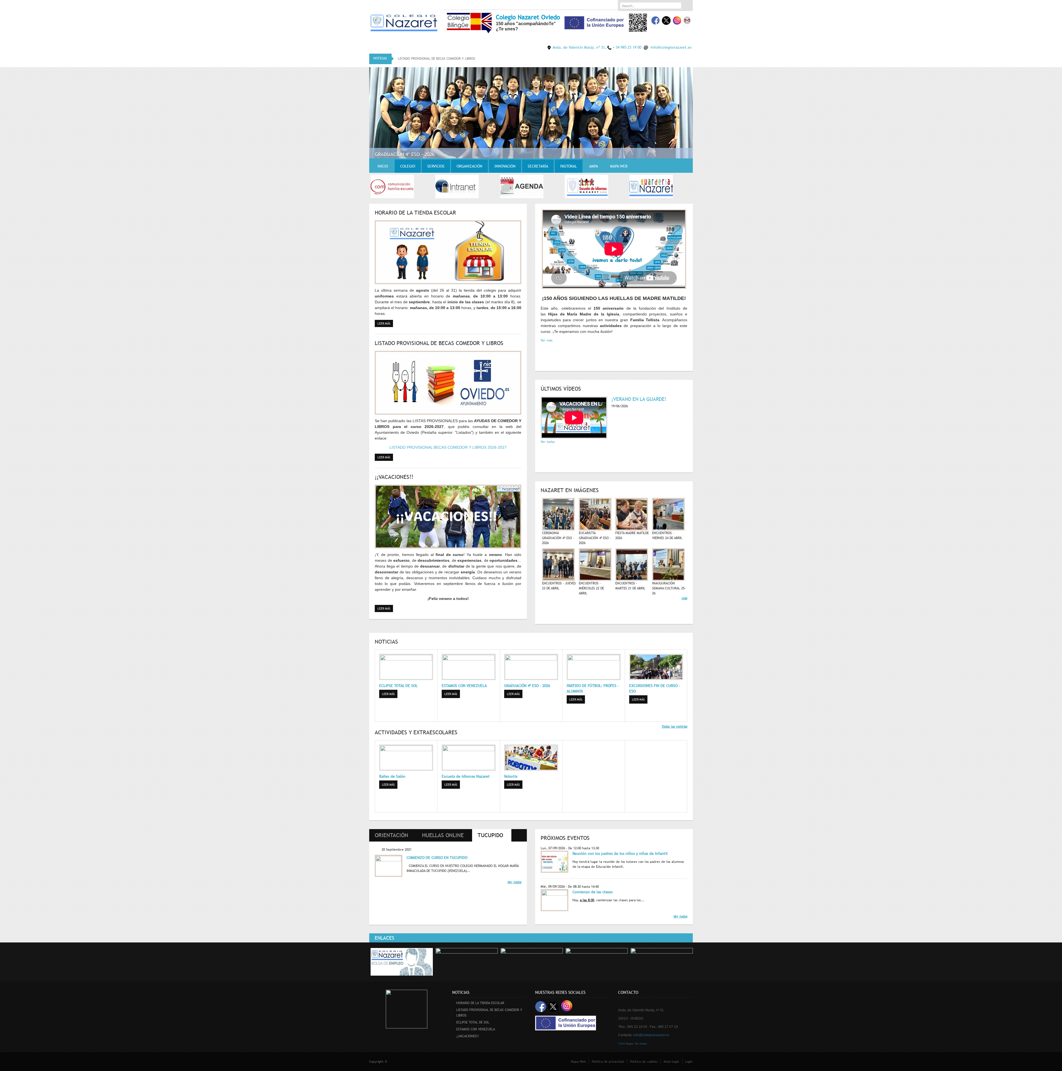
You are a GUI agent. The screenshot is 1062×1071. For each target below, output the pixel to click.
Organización (469, 166)
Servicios (435, 166)
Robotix (510, 776)
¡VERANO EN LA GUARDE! (639, 399)
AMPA (593, 166)
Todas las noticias (674, 726)
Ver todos (548, 441)
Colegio (407, 166)
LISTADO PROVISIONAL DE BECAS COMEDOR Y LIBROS (439, 343)
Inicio (383, 166)
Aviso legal (671, 1061)
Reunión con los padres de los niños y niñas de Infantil (620, 853)
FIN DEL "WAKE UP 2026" (401, 154)
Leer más (385, 323)
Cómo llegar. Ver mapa (632, 1043)
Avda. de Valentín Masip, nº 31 (579, 47)
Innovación (505, 166)
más (684, 598)
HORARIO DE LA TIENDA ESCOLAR (415, 212)
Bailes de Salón (392, 776)
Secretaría (538, 166)
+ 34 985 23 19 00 (627, 47)
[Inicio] (403, 22)
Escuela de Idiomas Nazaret (466, 776)
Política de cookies (644, 1061)
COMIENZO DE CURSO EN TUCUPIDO (437, 857)
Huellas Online (443, 835)
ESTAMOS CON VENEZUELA (464, 685)
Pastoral (568, 166)
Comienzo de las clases (592, 891)
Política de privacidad (608, 1061)
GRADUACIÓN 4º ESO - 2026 (527, 685)
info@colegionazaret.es (671, 47)
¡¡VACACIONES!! (394, 476)
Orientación (391, 835)
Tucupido (494, 835)
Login (689, 1061)
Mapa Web (578, 1061)
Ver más (547, 340)
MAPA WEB (619, 166)
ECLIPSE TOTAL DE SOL (414, 58)
